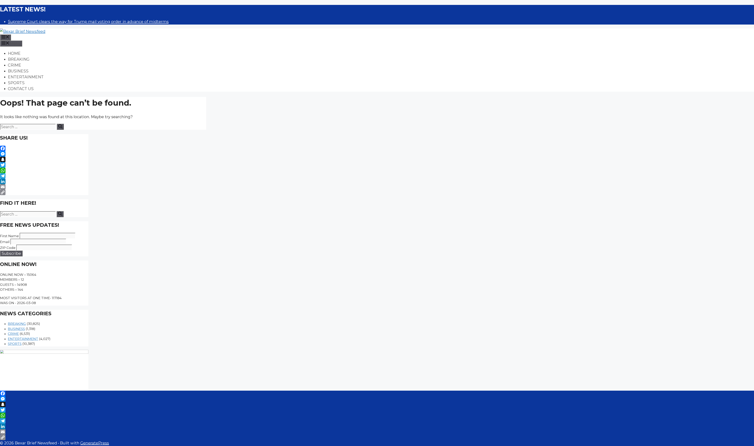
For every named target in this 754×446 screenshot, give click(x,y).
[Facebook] (44, 148)
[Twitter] (44, 165)
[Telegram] (44, 176)
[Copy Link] (44, 192)
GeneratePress (94, 443)
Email (5, 242)
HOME (14, 53)
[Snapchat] (44, 159)
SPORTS (16, 82)
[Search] (60, 127)
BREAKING (18, 59)
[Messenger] (44, 154)
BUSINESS (18, 71)
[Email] (44, 187)
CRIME (14, 65)
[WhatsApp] (44, 170)
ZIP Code (8, 248)
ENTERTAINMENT (26, 77)
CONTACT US (21, 88)
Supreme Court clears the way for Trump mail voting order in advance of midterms (88, 21)
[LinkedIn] (44, 181)
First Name (9, 236)
